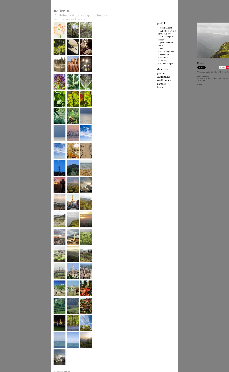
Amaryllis (57, 39)
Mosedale (83, 212)
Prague (82, 229)
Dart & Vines (71, 315)
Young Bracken (71, 126)
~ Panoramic (163, 54)
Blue (81, 143)
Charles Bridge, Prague (58, 213)
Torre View (83, 281)
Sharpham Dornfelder (83, 299)
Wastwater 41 (84, 195)
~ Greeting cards (165, 27)
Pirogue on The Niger (71, 58)
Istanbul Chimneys (73, 74)
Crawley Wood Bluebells (71, 333)
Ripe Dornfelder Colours (85, 316)
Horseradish (57, 108)
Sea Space (83, 126)
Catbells (69, 229)
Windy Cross (58, 195)
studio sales (164, 80)
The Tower (70, 195)
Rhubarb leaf (58, 126)
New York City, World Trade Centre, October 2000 (58, 249)
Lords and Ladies (72, 91)
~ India (161, 48)
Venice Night (57, 333)
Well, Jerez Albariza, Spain (58, 299)
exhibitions (163, 76)
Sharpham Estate (59, 315)
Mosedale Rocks (59, 229)
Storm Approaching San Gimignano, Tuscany (59, 284)
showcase (162, 69)
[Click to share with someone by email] (222, 67)
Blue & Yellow (84, 333)
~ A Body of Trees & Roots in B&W (167, 32)
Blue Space (57, 143)
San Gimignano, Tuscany (72, 282)
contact (161, 84)
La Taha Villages (85, 350)
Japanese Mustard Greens (59, 92)
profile (161, 73)
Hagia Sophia (84, 74)
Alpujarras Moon (59, 177)
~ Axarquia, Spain (166, 63)
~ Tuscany (162, 60)
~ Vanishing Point (166, 51)
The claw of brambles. (83, 40)
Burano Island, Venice (71, 213)
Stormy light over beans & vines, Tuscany (59, 265)
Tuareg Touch (84, 57)
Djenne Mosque (58, 74)
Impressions (84, 160)
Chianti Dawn (71, 264)
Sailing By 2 (71, 350)
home (160, 87)
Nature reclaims (71, 39)
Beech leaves (58, 57)
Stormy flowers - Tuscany (85, 247)
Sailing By (57, 350)
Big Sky (56, 160)
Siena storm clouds (73, 246)
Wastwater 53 (58, 367)
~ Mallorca (163, 57)
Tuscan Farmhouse (86, 264)
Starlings (69, 143)
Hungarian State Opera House (72, 161)
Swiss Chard (71, 108)
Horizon (82, 177)
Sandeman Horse (72, 298)
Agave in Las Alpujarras (71, 178)
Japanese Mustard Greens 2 (85, 92)
